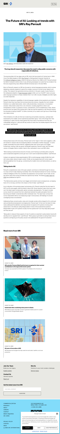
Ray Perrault (10, 63)
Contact (6, 411)
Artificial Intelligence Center (13, 80)
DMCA (5, 425)
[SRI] (8, 3)
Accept (27, 427)
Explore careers (8, 370)
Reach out (6, 379)
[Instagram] (40, 411)
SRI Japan (6, 416)
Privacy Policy (8, 421)
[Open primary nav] (55, 4)
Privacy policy (43, 431)
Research (6, 405)
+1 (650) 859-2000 (36, 407)
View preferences (51, 427)
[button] (57, 413)
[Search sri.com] (52, 4)
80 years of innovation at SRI (13, 348)
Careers (6, 409)
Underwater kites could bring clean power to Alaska (19, 307)
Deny (38, 427)
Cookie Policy (35, 431)
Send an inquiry (35, 370)
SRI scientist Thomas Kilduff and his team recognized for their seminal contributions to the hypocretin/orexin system (24, 266)
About (5, 407)
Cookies (6, 423)
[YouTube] (38, 411)
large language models (25, 93)
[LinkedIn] (32, 411)
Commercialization (10, 403)
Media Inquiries (9, 413)
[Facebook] (35, 411)
